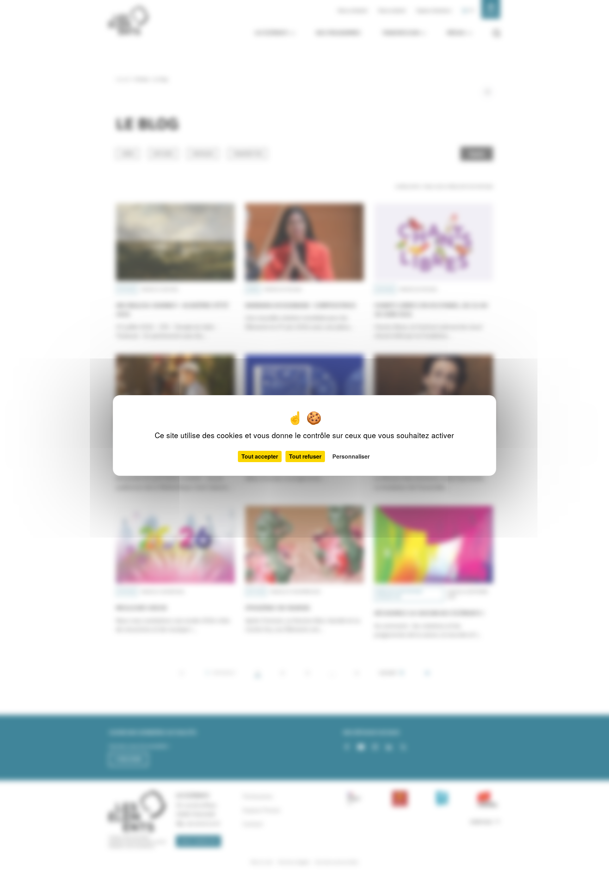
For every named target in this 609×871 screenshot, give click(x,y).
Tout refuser (305, 456)
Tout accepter (259, 456)
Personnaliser (351, 456)
